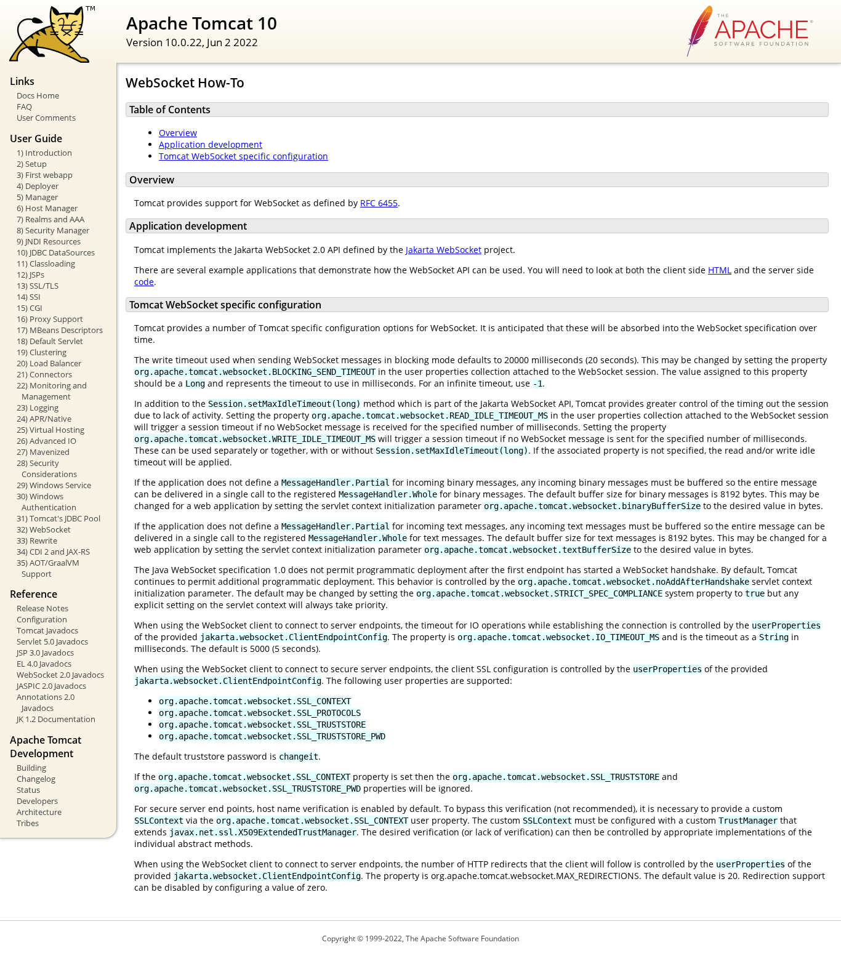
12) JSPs (30, 274)
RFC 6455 (379, 203)
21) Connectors (44, 374)
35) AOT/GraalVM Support (48, 568)
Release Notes (42, 608)
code (144, 281)
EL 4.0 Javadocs (44, 663)
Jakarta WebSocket (443, 249)
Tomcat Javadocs (47, 630)
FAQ (24, 106)
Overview (178, 133)
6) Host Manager (47, 208)
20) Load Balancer (49, 363)
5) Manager (37, 197)
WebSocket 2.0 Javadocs (60, 674)
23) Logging (37, 407)
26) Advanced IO (46, 440)
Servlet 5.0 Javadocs (52, 641)
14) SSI (29, 296)
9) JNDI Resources (49, 241)
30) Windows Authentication (46, 502)
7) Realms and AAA (50, 219)
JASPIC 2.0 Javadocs (51, 685)
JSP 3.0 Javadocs (45, 652)
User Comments (46, 117)
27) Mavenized (43, 451)
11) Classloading (46, 263)
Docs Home (38, 95)
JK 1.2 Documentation (56, 719)
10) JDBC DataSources (56, 252)
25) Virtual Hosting (50, 429)
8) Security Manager (53, 230)
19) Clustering (41, 352)
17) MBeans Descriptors (60, 329)
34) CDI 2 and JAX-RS (53, 551)
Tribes (28, 823)
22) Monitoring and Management (52, 391)
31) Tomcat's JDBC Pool (58, 518)
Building (31, 767)
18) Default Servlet (50, 341)
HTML (719, 270)
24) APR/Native (44, 418)
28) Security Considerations (47, 468)
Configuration (42, 619)
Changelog (36, 778)
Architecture (39, 811)
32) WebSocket (44, 529)
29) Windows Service (54, 485)
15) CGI (29, 307)
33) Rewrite (37, 540)
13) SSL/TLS (37, 285)
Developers (37, 800)
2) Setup (32, 163)
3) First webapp (45, 174)
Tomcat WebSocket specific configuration (243, 156)
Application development (210, 144)
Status (28, 789)
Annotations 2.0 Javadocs (45, 702)
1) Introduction (44, 152)
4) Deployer (37, 185)
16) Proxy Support (50, 318)
